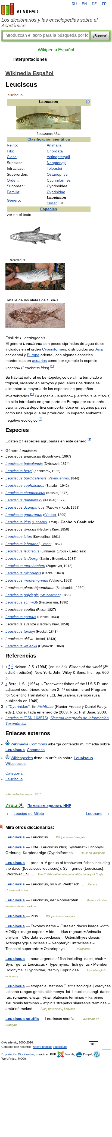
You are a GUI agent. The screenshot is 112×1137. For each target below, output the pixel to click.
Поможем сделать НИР (49, 805)
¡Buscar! (100, 36)
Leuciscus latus (18, 536)
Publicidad (60, 1046)
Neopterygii (56, 163)
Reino (12, 145)
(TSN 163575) (26, 718)
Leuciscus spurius (20, 617)
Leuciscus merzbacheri (25, 566)
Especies (48, 209)
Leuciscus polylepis (22, 595)
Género (13, 200)
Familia (13, 192)
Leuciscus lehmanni (22, 544)
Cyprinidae (56, 192)
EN (84, 4)
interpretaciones (30, 59)
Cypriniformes (59, 180)
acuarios (39, 360)
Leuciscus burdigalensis (25, 478)
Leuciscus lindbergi (21, 558)
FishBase (46, 706)
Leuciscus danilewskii (23, 500)
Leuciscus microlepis (23, 573)
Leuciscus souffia (22, 1018)
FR (104, 4)
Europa (33, 355)
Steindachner (50, 595)
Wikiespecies (22, 758)
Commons (36, 750)
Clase (12, 157)
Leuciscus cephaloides (24, 485)
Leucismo (94, 813)
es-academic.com (21, 9)
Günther (50, 514)
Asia (99, 349)
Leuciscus (15, 750)
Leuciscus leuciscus (22, 551)
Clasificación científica (48, 139)
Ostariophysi (57, 174)
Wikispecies (15, 763)
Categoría (14, 773)
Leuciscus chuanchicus (25, 493)
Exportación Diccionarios (17, 1054)
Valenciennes (59, 478)
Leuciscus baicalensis (24, 463)
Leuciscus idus (18, 522)
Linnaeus (40, 522)
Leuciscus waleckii (21, 646)
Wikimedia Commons (29, 744)
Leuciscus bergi (18, 471)
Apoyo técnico (42, 1046)
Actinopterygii (58, 157)
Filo (10, 151)
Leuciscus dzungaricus (25, 507)
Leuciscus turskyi (20, 631)
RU (74, 4)
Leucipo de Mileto (29, 813)
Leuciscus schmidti (21, 602)
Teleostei (54, 168)
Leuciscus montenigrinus (26, 580)
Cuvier (51, 203)
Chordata (55, 151)
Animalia (54, 145)
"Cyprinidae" (19, 706)
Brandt (46, 544)
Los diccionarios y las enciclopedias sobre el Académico (49, 22)
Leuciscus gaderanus (23, 514)
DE (94, 4)
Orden (12, 180)
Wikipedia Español (56, 50)
